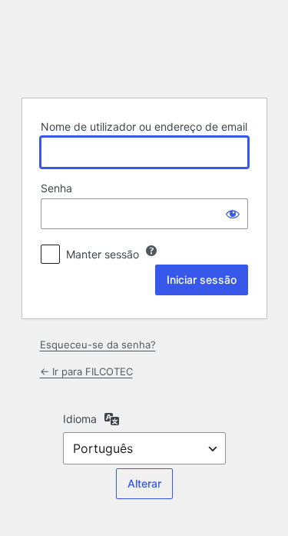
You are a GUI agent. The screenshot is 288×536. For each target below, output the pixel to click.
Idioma (80, 418)
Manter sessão (102, 254)
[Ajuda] (151, 250)
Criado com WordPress (144, 47)
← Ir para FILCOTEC (86, 371)
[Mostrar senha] (232, 213)
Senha (56, 188)
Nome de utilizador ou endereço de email (144, 126)
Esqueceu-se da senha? (98, 344)
